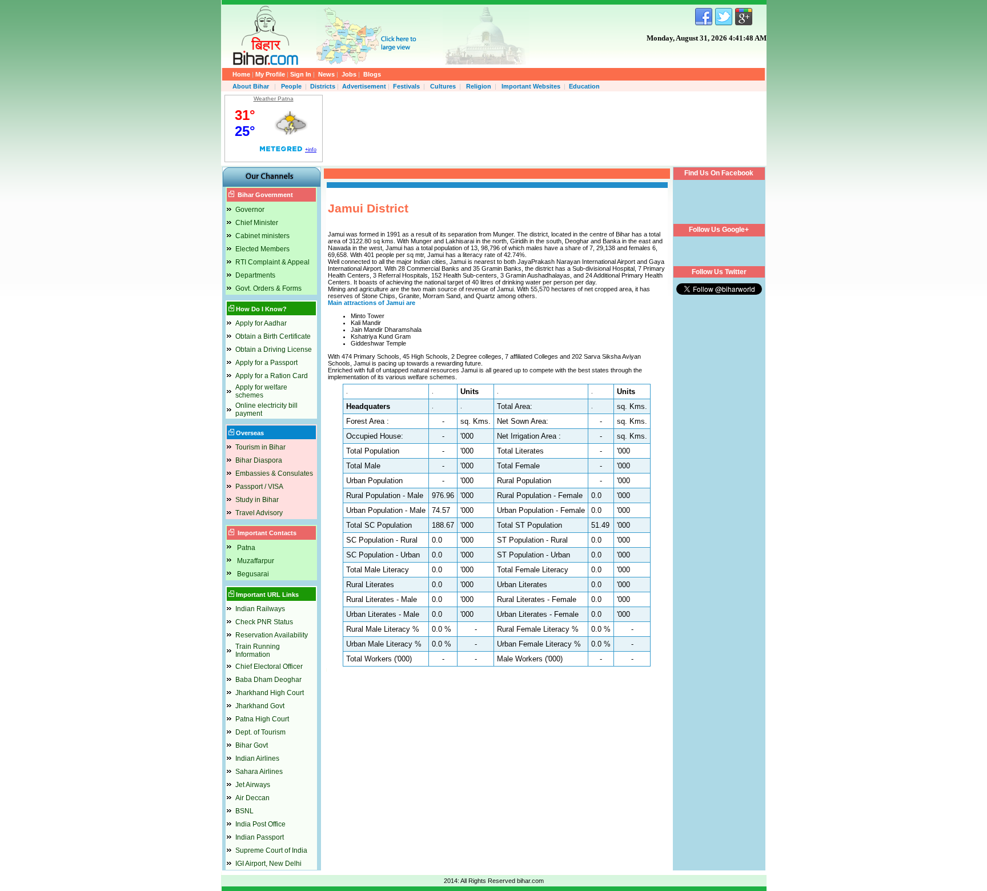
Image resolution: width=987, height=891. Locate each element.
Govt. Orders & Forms (268, 288)
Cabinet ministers (262, 236)
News (326, 74)
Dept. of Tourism (260, 732)
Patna (246, 548)
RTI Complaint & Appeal (272, 262)
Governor (249, 210)
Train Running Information (257, 651)
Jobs (349, 74)
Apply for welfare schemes (261, 391)
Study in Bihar (257, 500)
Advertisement (364, 86)
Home (241, 74)
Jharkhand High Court (269, 693)
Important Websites (530, 86)
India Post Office (260, 824)
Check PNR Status (264, 622)
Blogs (372, 74)
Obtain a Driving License (273, 350)
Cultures (443, 86)
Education (584, 86)
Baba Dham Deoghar (268, 680)
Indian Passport (259, 837)
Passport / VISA (259, 487)
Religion (478, 86)
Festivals (406, 86)
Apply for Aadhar (261, 323)
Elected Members (262, 249)
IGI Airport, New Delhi (268, 864)
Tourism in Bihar (260, 447)
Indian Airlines (257, 758)
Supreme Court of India (271, 850)
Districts (322, 86)
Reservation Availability (271, 635)
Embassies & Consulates (274, 473)
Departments (255, 275)
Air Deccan (252, 798)
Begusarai (253, 574)
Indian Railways (260, 609)
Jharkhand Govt (259, 706)
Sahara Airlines (259, 772)
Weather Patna (274, 98)
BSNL (244, 811)
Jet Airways (252, 785)
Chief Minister (256, 223)
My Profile (270, 74)
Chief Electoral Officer (269, 667)
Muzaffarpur (255, 561)
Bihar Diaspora (258, 460)
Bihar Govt (251, 745)
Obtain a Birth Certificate (273, 336)
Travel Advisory (259, 513)
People (291, 86)
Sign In (300, 74)
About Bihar (251, 86)
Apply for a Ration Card (271, 376)
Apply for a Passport (266, 363)
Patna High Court (262, 719)
